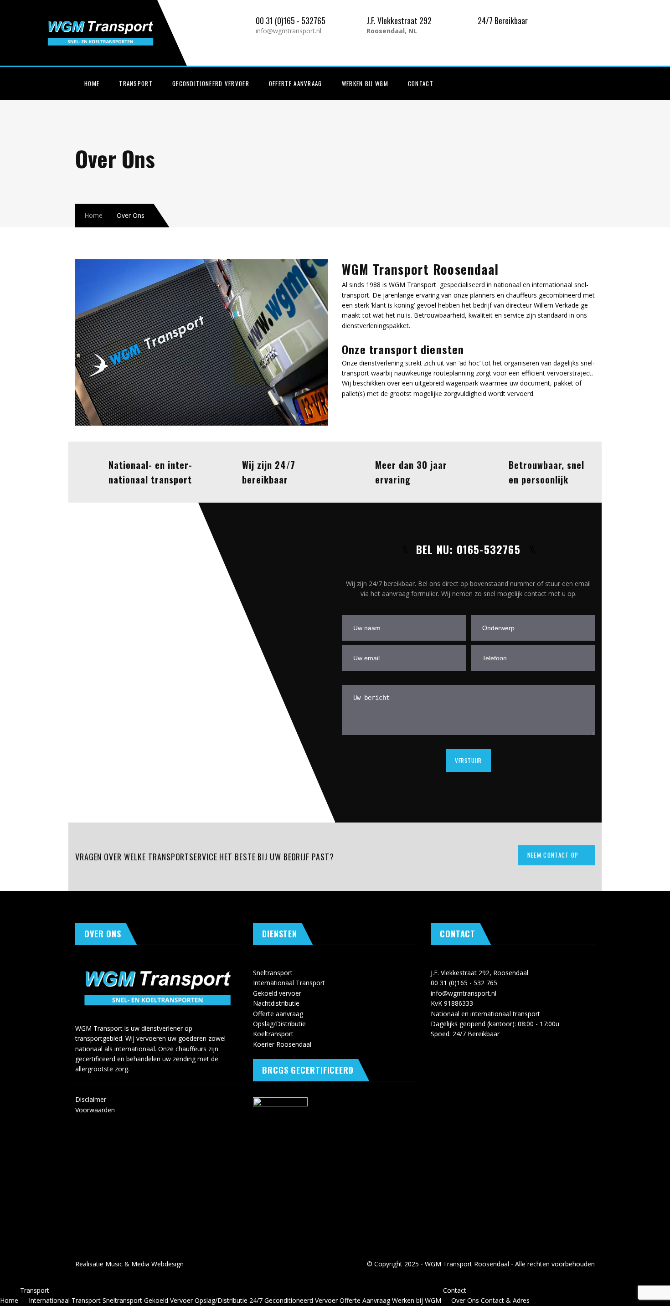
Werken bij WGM (365, 83)
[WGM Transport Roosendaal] (125, 18)
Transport (136, 83)
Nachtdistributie (276, 1003)
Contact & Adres (505, 1300)
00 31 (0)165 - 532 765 (464, 982)
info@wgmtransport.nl (288, 30)
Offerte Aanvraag (295, 83)
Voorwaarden (95, 1109)
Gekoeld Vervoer (168, 1300)
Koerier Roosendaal (282, 1044)
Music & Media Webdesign (144, 1264)
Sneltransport (273, 972)
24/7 (256, 1300)
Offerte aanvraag (278, 1013)
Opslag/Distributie (279, 1023)
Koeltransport (273, 1033)
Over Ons (465, 1300)
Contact (420, 83)
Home (91, 83)
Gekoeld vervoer (277, 993)
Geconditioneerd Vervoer (210, 83)
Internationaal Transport (289, 982)
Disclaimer (90, 1099)
